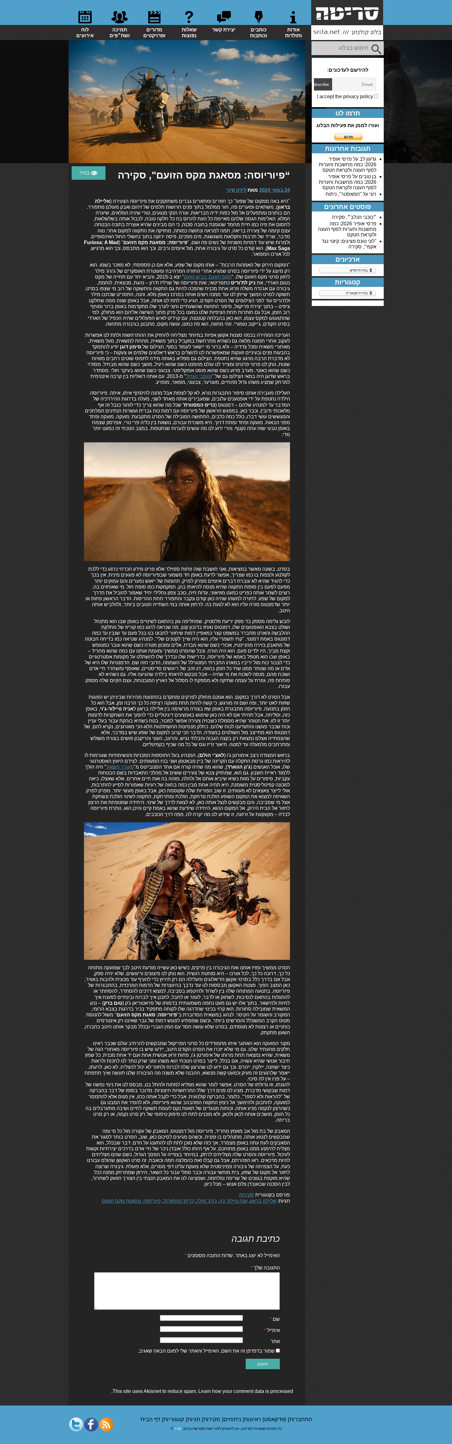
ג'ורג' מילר (206, 1201)
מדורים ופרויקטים (154, 32)
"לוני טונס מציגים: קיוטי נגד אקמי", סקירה (349, 244)
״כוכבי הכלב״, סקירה (354, 217)
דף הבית (151, 1419)
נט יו (177, 1428)
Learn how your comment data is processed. (202, 1391)
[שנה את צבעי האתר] (88, 173)
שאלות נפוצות (189, 32)
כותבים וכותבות (258, 32)
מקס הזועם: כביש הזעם (208, 277)
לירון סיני (236, 190)
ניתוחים (233, 1419)
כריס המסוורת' (178, 1201)
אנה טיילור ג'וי (234, 1201)
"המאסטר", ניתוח (344, 194)
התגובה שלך (265, 1267)
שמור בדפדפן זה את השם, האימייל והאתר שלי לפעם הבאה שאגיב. (206, 1350)
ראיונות (253, 1419)
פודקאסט (276, 1419)
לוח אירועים (85, 32)
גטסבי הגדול (199, 376)
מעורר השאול (120, 767)
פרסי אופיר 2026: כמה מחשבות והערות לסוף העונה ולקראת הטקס (347, 164)
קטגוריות (174, 1419)
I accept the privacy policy (345, 96)
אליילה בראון (263, 1201)
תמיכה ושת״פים (119, 32)
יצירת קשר (224, 29)
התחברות (300, 1419)
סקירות (246, 1194)
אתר (275, 1341)
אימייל (272, 1330)
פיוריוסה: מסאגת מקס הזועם (131, 1201)
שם (275, 1319)
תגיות (194, 1419)
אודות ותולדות (293, 32)
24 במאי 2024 (274, 190)
